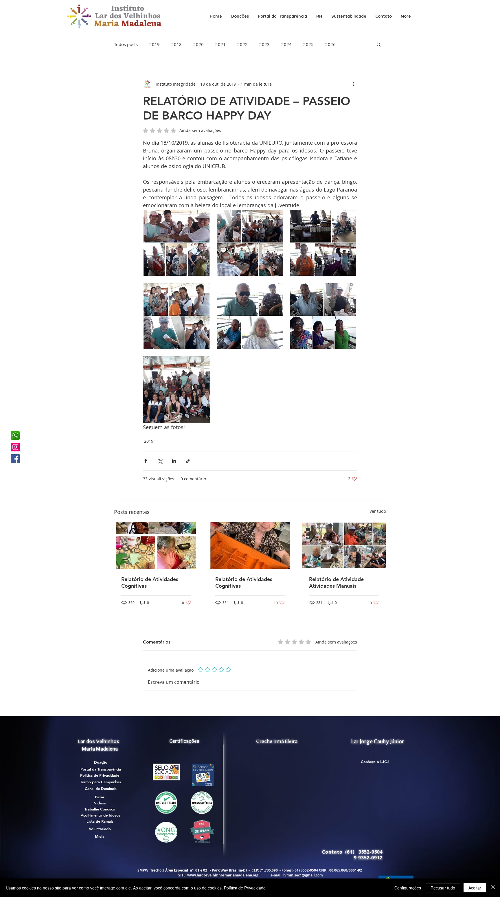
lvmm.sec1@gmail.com (303, 875)
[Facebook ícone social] (15, 458)
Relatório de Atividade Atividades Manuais (336, 582)
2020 (198, 44)
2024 (286, 44)
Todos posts (126, 44)
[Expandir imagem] (176, 243)
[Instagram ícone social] (15, 447)
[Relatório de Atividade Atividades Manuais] (344, 545)
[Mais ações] (353, 83)
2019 (154, 44)
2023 (264, 44)
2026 (330, 44)
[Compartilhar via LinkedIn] (174, 461)
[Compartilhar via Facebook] (145, 461)
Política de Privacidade (245, 888)
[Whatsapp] (15, 435)
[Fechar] (493, 887)
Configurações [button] (407, 888)
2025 (308, 44)
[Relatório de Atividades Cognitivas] (156, 545)
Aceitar (474, 888)
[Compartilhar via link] (188, 461)
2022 (242, 44)
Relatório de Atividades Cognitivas (149, 582)
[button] (282, 16)
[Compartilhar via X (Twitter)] (160, 461)
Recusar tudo (443, 888)
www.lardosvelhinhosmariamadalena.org (222, 875)
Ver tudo (378, 511)
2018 (176, 44)
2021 (220, 44)
